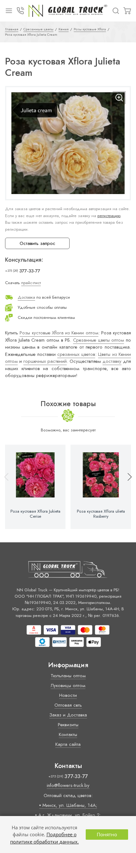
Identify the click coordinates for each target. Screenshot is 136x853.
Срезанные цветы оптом (98, 340)
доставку (111, 361)
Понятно (107, 834)
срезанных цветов (76, 354)
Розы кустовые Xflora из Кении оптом (59, 332)
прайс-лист (31, 283)
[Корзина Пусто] (127, 11)
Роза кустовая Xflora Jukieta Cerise (35, 514)
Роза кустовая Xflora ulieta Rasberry (101, 514)
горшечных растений (45, 361)
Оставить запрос (37, 243)
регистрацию (109, 216)
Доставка (26, 297)
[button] (126, 487)
